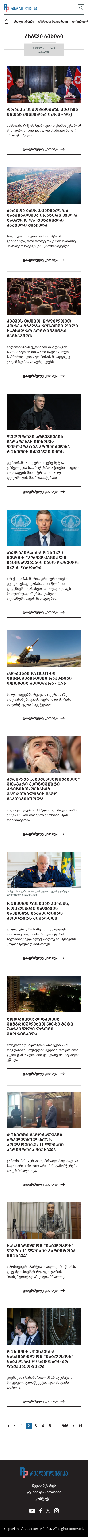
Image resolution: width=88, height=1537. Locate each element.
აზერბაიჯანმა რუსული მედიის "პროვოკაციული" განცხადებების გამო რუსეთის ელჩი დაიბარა (43, 560)
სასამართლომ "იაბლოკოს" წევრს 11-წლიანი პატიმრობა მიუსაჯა (41, 1250)
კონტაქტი (44, 1498)
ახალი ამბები (24, 21)
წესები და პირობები (44, 1492)
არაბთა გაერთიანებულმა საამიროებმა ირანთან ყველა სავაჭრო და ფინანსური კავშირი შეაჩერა (42, 217)
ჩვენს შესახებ (44, 1485)
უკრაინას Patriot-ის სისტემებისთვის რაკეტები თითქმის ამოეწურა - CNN (39, 678)
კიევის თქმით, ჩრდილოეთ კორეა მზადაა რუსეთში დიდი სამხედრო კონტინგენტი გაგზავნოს (42, 328)
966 (65, 1425)
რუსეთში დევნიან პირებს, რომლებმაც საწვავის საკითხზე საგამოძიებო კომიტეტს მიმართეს (38, 910)
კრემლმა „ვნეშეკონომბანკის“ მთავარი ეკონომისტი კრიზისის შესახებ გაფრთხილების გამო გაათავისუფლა (43, 789)
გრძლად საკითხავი (53, 21)
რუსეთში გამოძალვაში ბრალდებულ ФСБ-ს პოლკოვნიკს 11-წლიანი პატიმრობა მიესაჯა (35, 1142)
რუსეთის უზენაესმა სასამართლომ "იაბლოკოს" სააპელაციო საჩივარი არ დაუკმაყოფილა (40, 1359)
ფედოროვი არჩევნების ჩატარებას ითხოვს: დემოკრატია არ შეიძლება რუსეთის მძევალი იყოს (38, 444)
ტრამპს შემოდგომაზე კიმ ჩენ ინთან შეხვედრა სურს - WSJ (42, 111)
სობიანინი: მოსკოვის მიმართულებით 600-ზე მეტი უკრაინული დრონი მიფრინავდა (40, 1026)
